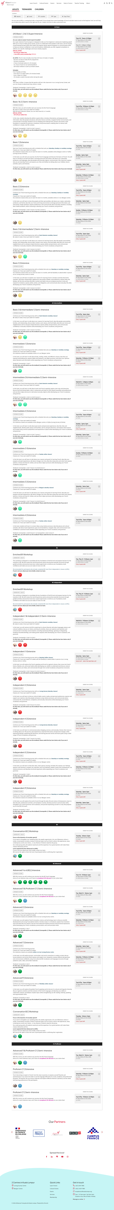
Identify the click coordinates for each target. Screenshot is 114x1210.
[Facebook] (46, 1157)
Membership (53, 1197)
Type (54, 16)
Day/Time (67, 16)
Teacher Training (79, 3)
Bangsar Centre (18, 1188)
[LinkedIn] (51, 1157)
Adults (15, 9)
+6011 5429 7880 (80, 1188)
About (88, 3)
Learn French (33, 3)
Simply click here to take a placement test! (54, 22)
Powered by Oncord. (42, 1203)
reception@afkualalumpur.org (83, 1191)
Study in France (68, 3)
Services (59, 3)
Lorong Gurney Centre (20, 1185)
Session (18, 16)
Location (42, 16)
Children (39, 9)
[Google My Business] (57, 1157)
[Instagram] (67, 1157)
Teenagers (27, 9)
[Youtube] (62, 1157)
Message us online (78, 1199)
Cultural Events (44, 3)
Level (30, 16)
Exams (52, 3)
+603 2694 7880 (79, 1185)
